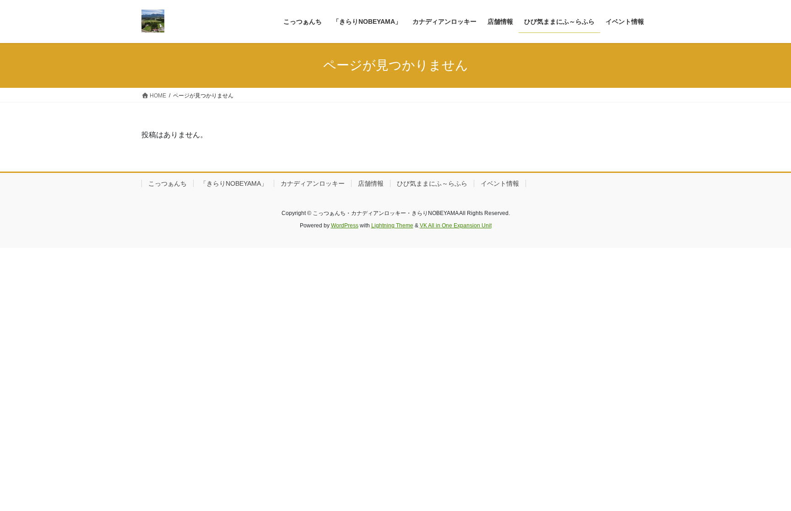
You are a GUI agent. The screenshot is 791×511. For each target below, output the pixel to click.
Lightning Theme (392, 225)
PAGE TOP (764, 488)
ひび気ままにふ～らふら (432, 183)
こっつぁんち (167, 183)
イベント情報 (500, 183)
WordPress (344, 225)
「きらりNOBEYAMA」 (233, 183)
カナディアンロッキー (313, 183)
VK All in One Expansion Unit (456, 225)
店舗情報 (371, 183)
